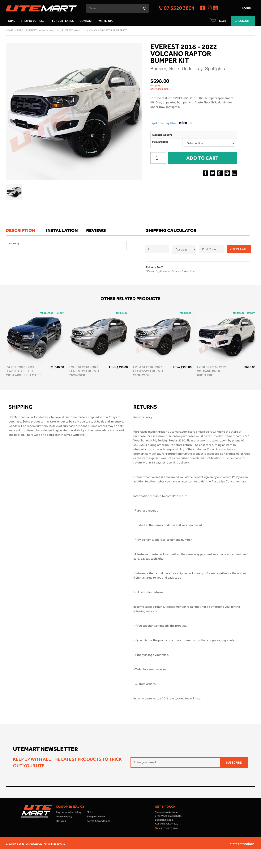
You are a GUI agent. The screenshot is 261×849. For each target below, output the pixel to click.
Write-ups (105, 21)
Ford (20, 30)
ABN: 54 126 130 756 (54, 843)
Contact (86, 21)
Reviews (96, 230)
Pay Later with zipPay (68, 812)
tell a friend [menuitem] (234, 173)
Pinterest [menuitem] (227, 173)
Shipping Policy (96, 816)
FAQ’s (90, 812)
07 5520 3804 (179, 8)
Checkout (242, 21)
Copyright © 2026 (15, 843)
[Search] (145, 8)
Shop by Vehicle (33, 21)
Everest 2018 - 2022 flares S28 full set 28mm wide (84, 371)
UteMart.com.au (34, 843)
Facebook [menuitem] (205, 173)
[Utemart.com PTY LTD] (41, 7)
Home (11, 21)
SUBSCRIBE (234, 762)
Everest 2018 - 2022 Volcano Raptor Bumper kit (94, 30)
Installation (62, 230)
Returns (61, 821)
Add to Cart (202, 158)
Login (246, 8)
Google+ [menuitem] (220, 173)
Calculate (238, 249)
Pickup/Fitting (160, 141)
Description (20, 230)
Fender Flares (63, 21)
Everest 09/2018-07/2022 (42, 30)
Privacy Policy (64, 816)
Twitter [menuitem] (212, 173)
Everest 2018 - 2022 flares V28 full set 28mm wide (148, 371)
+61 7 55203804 (166, 828)
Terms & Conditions (98, 821)
